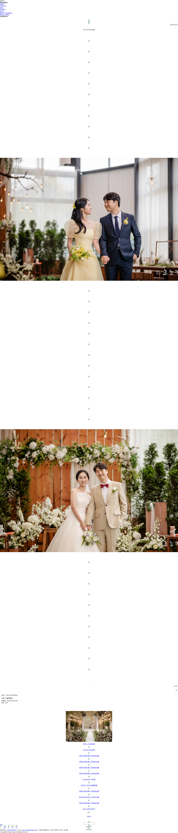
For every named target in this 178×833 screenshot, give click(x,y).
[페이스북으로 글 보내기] (174, 686)
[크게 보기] (174, 25)
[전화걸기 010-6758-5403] (1, 828)
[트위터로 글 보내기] (176, 686)
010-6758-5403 (11, 830)
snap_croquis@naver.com (29, 830)
